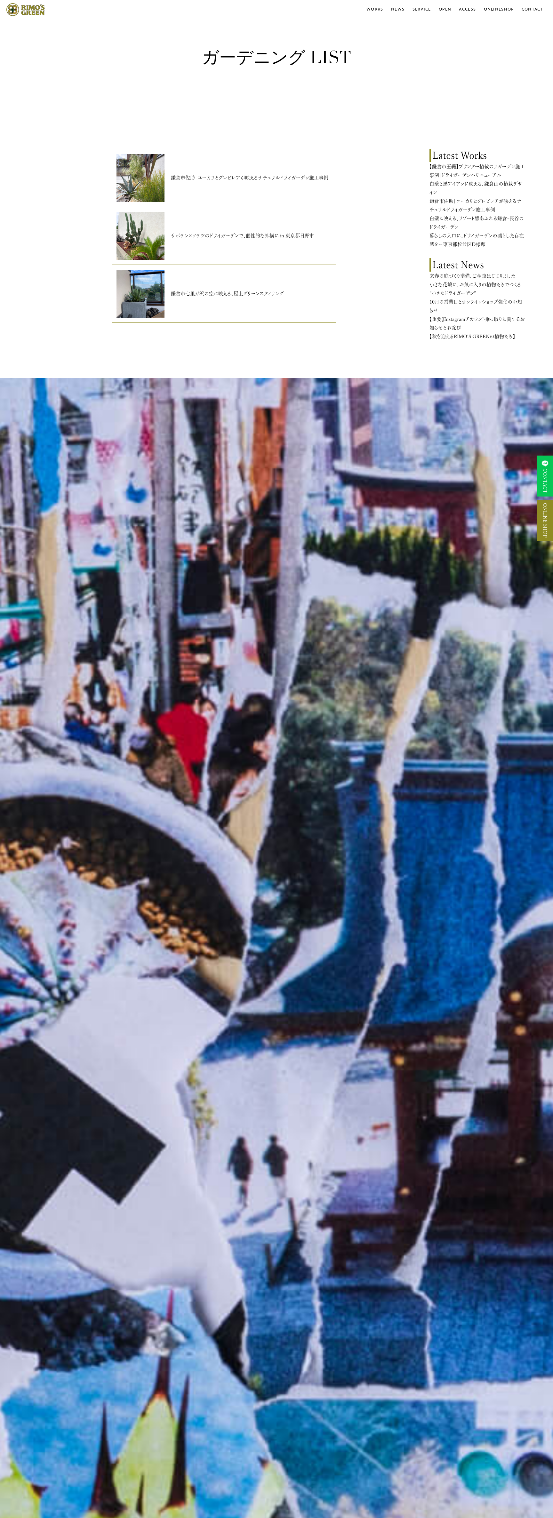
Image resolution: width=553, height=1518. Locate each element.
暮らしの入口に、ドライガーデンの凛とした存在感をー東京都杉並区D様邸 (476, 240)
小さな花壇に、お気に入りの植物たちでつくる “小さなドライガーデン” (475, 289)
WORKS (374, 9)
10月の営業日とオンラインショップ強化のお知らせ (475, 306)
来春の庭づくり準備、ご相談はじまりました (472, 276)
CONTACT (532, 9)
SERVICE (422, 9)
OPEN (445, 9)
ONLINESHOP (499, 9)
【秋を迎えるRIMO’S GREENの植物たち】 (472, 336)
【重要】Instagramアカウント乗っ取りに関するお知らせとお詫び (477, 323)
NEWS (398, 9)
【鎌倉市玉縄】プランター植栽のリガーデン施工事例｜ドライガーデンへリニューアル (477, 171)
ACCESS (467, 9)
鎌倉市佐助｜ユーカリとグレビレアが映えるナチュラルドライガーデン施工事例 (475, 205)
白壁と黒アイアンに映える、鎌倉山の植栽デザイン (476, 188)
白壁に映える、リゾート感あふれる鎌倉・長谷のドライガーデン (476, 222)
